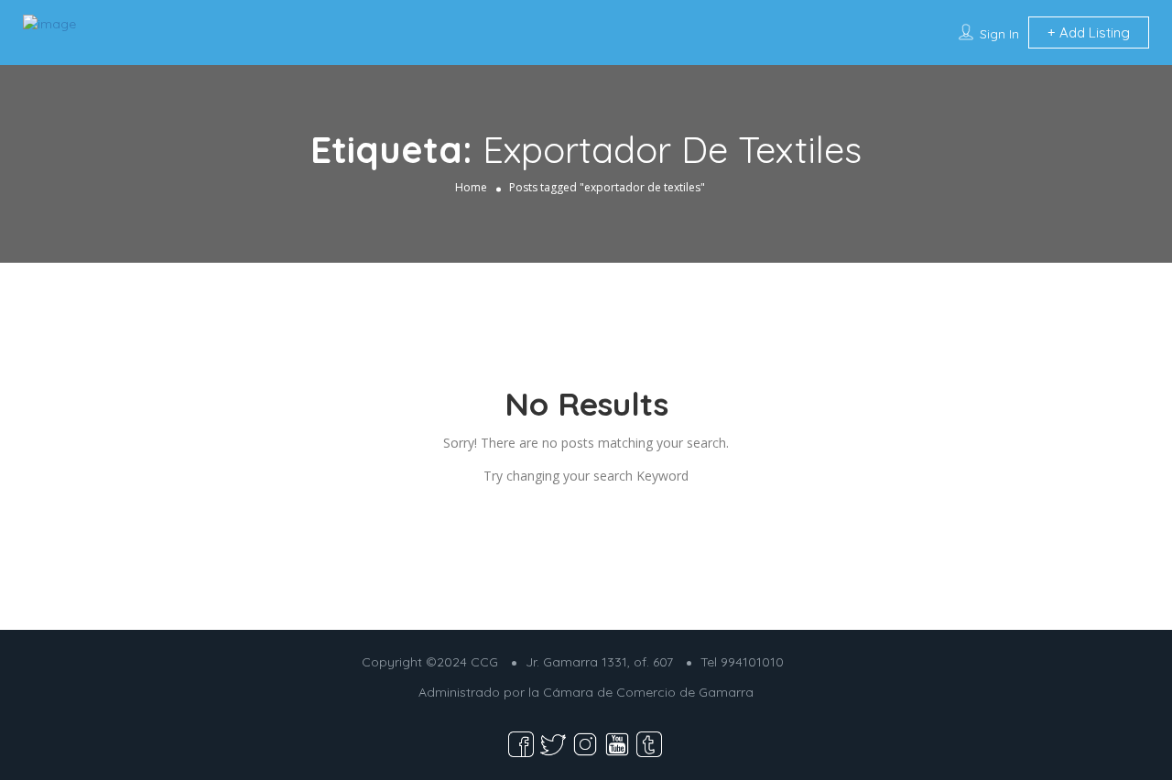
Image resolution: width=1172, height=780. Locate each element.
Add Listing (1093, 32)
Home (471, 187)
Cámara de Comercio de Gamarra (648, 692)
